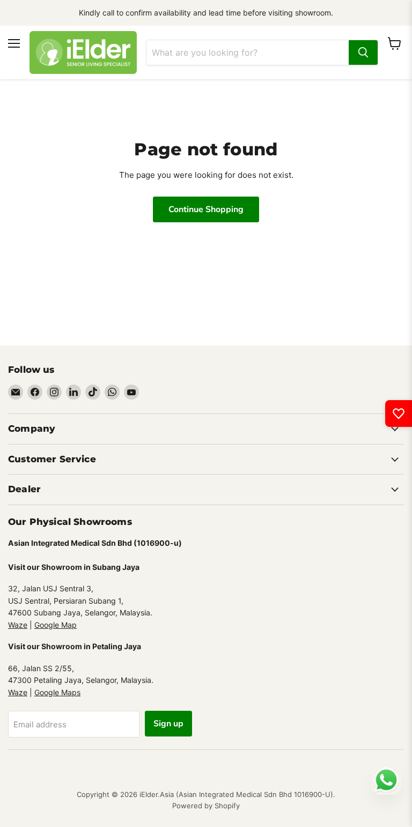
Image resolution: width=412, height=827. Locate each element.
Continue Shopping (206, 209)
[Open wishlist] (398, 413)
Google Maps (57, 692)
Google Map (55, 624)
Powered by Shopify (206, 805)
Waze (17, 624)
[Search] (363, 52)
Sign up (168, 724)
